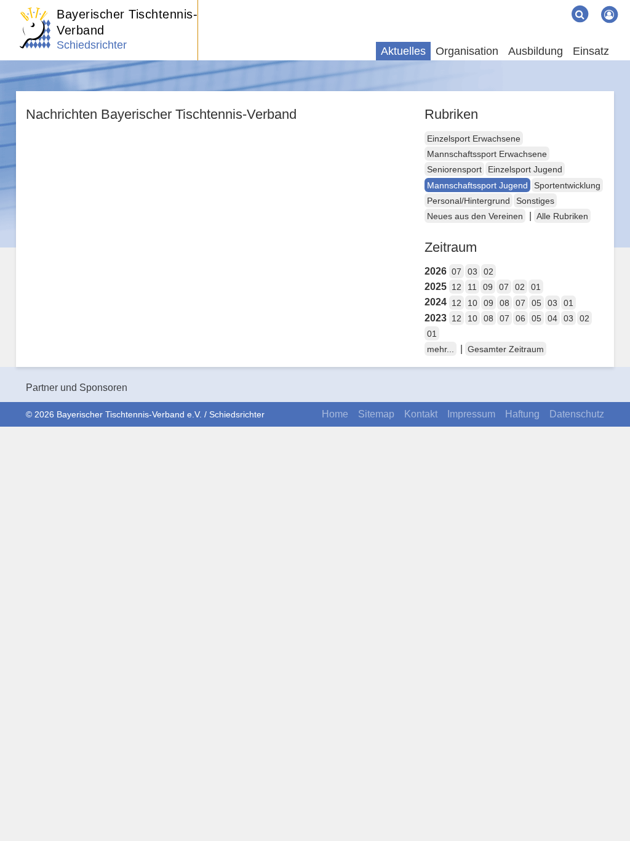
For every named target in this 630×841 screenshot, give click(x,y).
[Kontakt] (528, 5)
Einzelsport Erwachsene (473, 138)
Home (335, 414)
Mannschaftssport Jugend (477, 185)
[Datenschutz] (557, 5)
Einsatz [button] (591, 51)
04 (552, 318)
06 (520, 318)
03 (472, 271)
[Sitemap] (518, 5)
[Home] (508, 5)
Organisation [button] (467, 51)
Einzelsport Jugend (525, 169)
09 (488, 287)
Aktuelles (403, 51)
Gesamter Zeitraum (506, 349)
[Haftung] (547, 5)
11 (472, 287)
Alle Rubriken (562, 216)
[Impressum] (538, 5)
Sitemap (376, 414)
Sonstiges (535, 201)
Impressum (471, 414)
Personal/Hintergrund (468, 201)
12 (456, 287)
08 (504, 303)
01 (536, 287)
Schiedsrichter (92, 45)
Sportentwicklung (567, 185)
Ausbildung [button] (535, 51)
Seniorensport (454, 169)
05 (536, 303)
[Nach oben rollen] (605, 806)
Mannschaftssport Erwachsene (487, 154)
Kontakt (420, 414)
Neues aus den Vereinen (475, 216)
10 (472, 303)
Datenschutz (576, 414)
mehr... (440, 349)
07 (456, 271)
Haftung (522, 414)
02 (488, 271)
